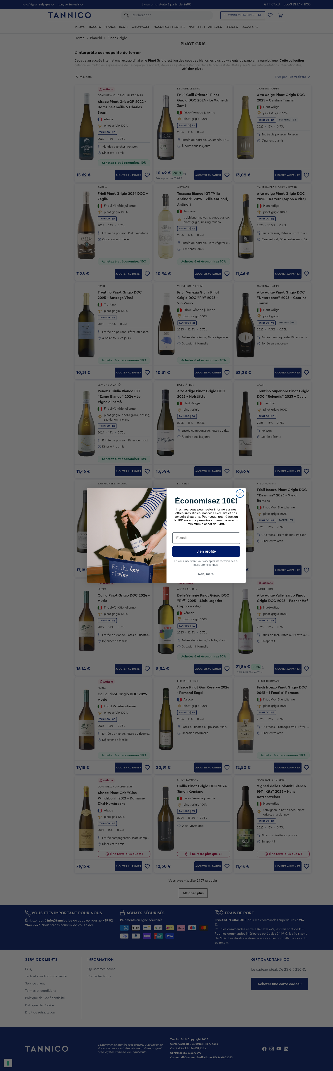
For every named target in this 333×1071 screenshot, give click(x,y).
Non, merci (206, 574)
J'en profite (206, 551)
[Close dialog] (240, 494)
